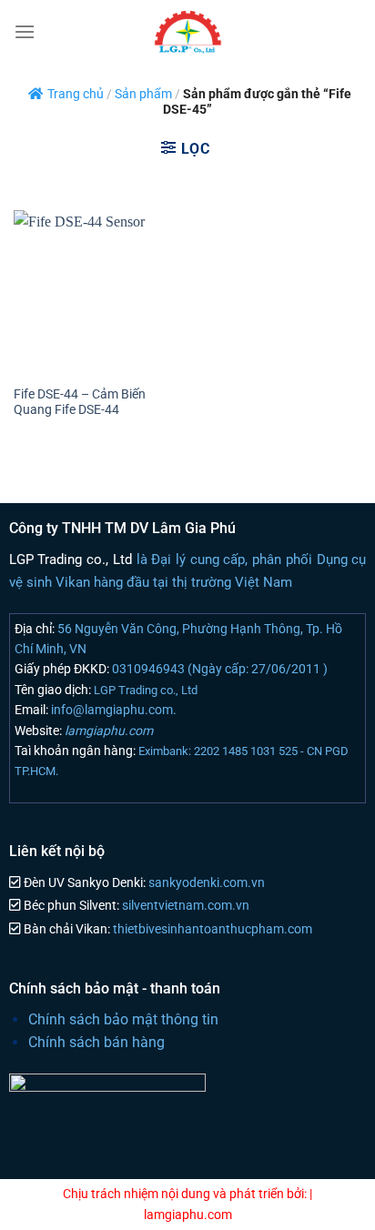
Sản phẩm (143, 94)
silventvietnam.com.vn (184, 905)
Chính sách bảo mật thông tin (123, 1019)
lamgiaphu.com (107, 730)
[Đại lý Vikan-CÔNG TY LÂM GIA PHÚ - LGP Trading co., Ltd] (187, 32)
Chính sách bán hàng (96, 1042)
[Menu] (24, 31)
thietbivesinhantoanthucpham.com (211, 929)
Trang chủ (75, 94)
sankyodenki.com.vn (205, 883)
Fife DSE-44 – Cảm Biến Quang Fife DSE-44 (80, 402)
